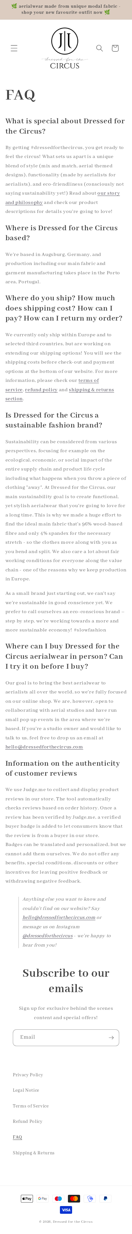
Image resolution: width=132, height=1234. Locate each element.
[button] (14, 48)
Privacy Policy (28, 1075)
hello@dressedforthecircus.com (44, 747)
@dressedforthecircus (47, 936)
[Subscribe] (111, 1037)
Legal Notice (26, 1090)
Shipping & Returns (34, 1153)
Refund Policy (28, 1121)
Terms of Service (31, 1106)
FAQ (17, 1137)
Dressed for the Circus (73, 1222)
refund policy (41, 390)
